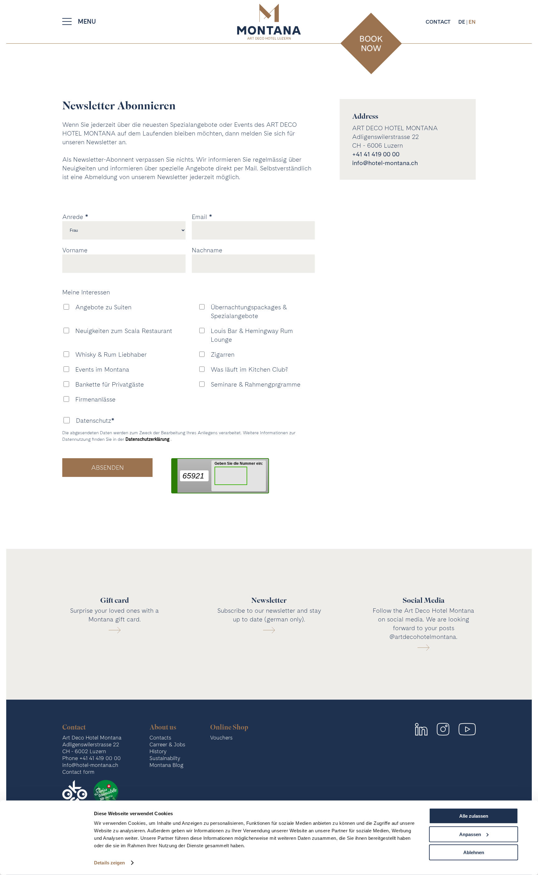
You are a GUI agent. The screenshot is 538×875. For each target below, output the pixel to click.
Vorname (74, 250)
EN (472, 21)
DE (462, 21)
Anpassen (470, 834)
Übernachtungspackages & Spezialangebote (249, 311)
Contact (438, 21)
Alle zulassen (473, 816)
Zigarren (222, 354)
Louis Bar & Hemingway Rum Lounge (252, 335)
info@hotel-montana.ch (385, 163)
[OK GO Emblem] (74, 792)
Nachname (207, 250)
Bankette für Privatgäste (109, 384)
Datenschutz (93, 420)
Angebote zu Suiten (103, 307)
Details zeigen (109, 862)
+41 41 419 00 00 (375, 154)
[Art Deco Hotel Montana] (269, 21)
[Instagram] (443, 729)
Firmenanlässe (95, 399)
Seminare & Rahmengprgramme (255, 384)
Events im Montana (102, 369)
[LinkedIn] (421, 729)
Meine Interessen (86, 292)
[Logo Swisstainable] (105, 792)
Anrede (72, 217)
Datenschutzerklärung (148, 439)
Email (199, 217)
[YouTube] (467, 729)
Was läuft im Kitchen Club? (249, 369)
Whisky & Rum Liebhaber (111, 354)
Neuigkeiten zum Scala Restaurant (123, 331)
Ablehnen (473, 852)
